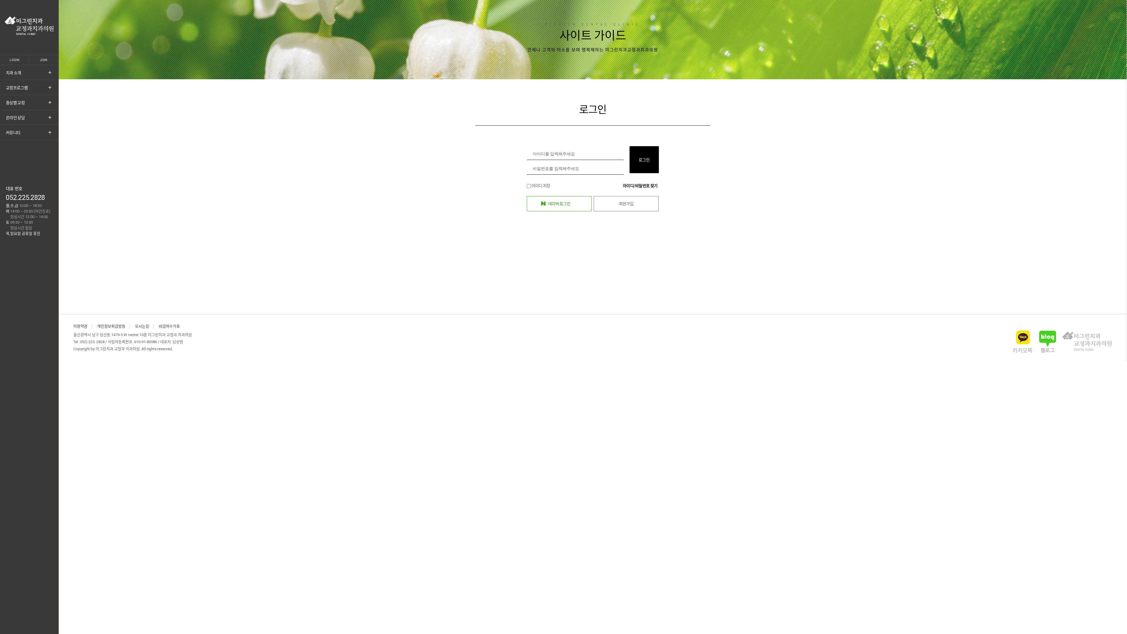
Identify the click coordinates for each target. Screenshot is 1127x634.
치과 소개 (13, 72)
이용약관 (80, 326)
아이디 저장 (541, 185)
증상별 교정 (15, 102)
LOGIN (14, 60)
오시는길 (142, 326)
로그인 (644, 160)
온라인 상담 (15, 117)
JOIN (43, 60)
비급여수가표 (169, 326)
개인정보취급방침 (111, 326)
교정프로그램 (17, 87)
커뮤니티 (13, 132)
